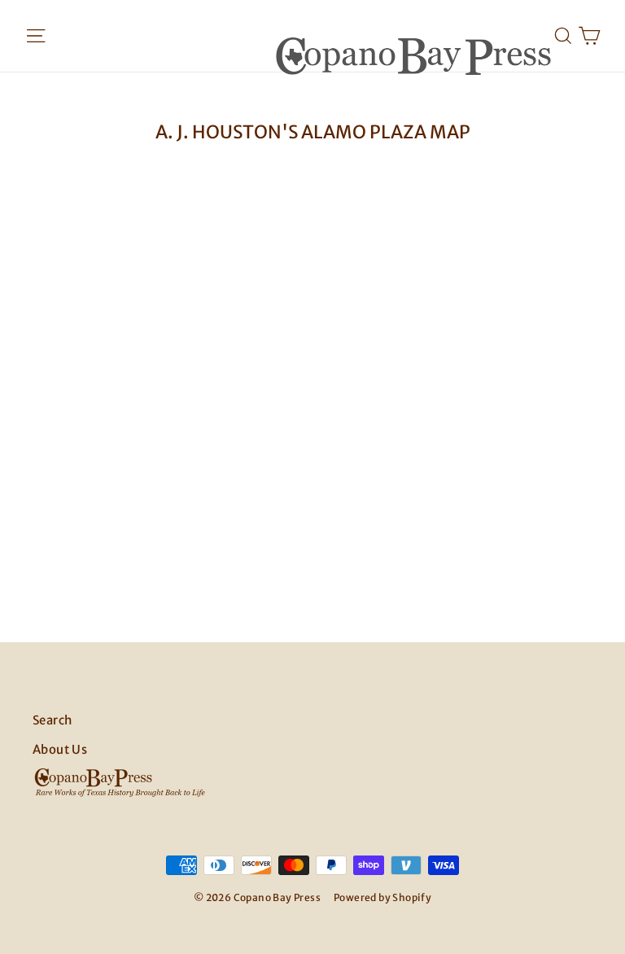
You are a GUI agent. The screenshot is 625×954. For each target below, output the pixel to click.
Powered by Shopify (382, 897)
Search (52, 720)
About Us (60, 749)
